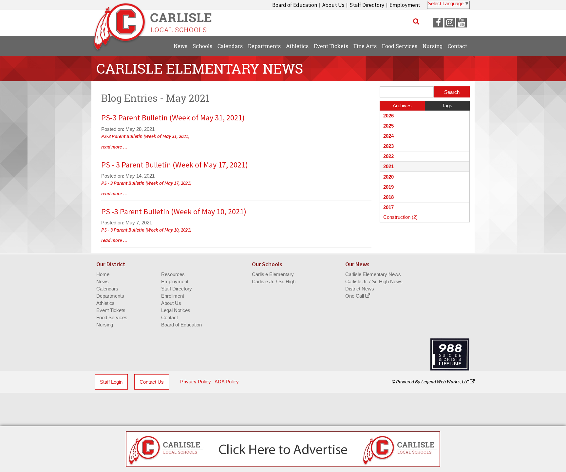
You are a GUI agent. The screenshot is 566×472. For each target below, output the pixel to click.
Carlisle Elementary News (373, 274)
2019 (388, 187)
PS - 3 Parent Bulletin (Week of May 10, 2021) (146, 230)
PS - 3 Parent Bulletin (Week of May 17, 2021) (174, 165)
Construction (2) (400, 217)
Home (102, 274)
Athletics (105, 303)
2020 (388, 177)
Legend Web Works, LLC (445, 381)
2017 (388, 207)
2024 (388, 136)
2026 (388, 115)
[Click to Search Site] (416, 21)
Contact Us (152, 382)
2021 (388, 166)
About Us (333, 5)
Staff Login (111, 382)
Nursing (104, 324)
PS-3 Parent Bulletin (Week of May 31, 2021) (173, 118)
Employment (404, 5)
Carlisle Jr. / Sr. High (273, 281)
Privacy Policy (195, 381)
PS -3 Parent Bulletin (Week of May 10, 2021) (173, 211)
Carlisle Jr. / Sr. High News (374, 281)
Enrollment (172, 296)
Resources (173, 274)
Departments (110, 296)
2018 (388, 197)
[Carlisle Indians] (158, 20)
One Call (355, 296)
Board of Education (294, 5)
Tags (447, 105)
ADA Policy (227, 381)
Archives (402, 105)
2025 (388, 126)
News (102, 281)
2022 (388, 156)
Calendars (107, 288)
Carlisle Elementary (273, 274)
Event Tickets (110, 310)
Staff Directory (366, 5)
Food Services (111, 317)
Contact (169, 317)
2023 (388, 146)
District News (359, 288)
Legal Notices (175, 310)
